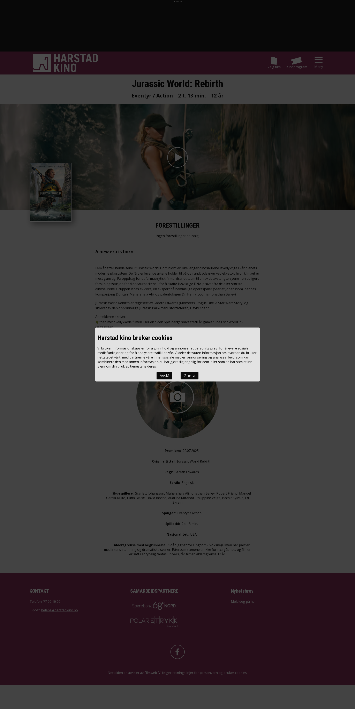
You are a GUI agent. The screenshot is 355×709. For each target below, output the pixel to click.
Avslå (164, 375)
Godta (189, 375)
